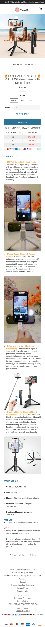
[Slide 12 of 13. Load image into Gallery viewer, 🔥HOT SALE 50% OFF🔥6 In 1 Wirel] (30, 64)
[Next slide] (35, 64)
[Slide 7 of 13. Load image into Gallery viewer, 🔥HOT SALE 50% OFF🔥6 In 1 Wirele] (22, 64)
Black (13, 100)
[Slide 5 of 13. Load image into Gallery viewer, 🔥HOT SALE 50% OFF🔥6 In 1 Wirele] (19, 64)
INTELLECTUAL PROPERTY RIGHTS (23, 604)
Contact (23, 582)
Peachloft (26, 611)
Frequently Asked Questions (22, 585)
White (23, 100)
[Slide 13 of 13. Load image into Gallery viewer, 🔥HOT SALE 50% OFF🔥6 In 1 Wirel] (32, 64)
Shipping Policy (22, 591)
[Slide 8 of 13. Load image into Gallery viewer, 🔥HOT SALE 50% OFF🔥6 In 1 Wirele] (24, 64)
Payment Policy (22, 595)
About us (22, 579)
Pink (32, 100)
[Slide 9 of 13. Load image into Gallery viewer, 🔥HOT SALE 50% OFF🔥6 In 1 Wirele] (25, 64)
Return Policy (22, 601)
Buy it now (22, 122)
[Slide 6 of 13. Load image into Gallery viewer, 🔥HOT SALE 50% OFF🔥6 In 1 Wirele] (21, 64)
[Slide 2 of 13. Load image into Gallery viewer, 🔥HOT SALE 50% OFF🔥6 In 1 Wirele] (15, 64)
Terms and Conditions (22, 598)
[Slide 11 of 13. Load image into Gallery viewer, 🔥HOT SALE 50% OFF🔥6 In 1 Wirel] (29, 64)
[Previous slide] (9, 64)
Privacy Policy (22, 588)
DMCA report (22, 608)
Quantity (9, 107)
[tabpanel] (22, 35)
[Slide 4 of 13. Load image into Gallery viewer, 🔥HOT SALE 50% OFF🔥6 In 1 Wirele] (18, 64)
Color (22, 95)
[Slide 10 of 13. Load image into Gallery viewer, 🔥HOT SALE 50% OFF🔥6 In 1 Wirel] (27, 64)
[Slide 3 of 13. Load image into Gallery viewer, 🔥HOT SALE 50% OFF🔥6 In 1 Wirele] (16, 64)
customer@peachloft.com (25, 569)
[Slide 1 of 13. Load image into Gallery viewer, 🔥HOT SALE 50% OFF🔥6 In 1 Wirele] (13, 64)
